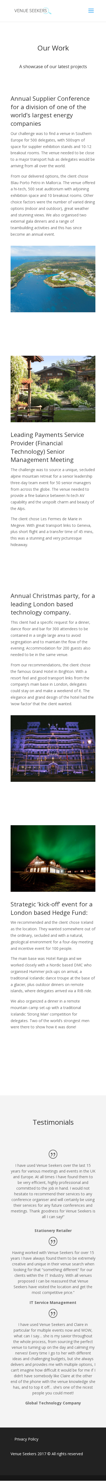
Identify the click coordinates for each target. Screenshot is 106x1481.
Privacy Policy (26, 1439)
